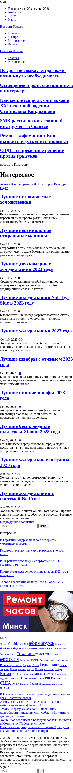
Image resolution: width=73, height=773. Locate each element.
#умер (35, 659)
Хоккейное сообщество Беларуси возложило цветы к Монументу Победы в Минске (35, 721)
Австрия (55, 660)
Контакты (15, 12)
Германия (48, 664)
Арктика (64, 660)
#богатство (60, 644)
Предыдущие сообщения (17, 522)
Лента (12, 16)
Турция (15, 683)
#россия (9, 659)
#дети (41, 649)
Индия (30, 669)
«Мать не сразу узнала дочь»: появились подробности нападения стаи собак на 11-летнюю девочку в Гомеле (34, 712)
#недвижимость (8, 654)
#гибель (6, 648)
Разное (12, 44)
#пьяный (57, 654)
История (47, 184)
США (5, 683)
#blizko (3, 644)
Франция (35, 683)
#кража (62, 648)
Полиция (14, 678)
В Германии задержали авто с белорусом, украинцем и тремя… (28, 541)
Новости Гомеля (11, 26)
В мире (13, 37)
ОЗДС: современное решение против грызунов (32, 153)
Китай (5, 673)
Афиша (5, 184)
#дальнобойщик (25, 648)
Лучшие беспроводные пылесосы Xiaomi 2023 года (30, 429)
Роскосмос (59, 678)
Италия (39, 669)
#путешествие (44, 653)
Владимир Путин (31, 665)
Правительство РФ (34, 678)
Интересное (16, 40)
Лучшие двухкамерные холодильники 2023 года (26, 266)
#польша (26, 653)
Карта (12, 19)
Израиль (22, 669)
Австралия (44, 660)
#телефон (25, 660)
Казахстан (49, 669)
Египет (13, 669)
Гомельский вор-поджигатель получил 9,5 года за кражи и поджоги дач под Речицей (34, 729)
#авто (24, 644)
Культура (60, 184)
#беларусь (41, 643)
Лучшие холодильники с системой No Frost (27, 496)
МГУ (15, 673)
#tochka (13, 644)
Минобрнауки (26, 674)
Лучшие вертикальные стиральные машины (25, 233)
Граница (27, 184)
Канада (58, 669)
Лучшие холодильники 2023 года (36, 330)
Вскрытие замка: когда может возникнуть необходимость (33, 73)
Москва (39, 673)
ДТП (37, 184)
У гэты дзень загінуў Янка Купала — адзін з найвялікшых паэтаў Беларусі (30, 703)
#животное (51, 648)
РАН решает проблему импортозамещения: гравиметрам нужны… (30, 562)
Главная (13, 33)
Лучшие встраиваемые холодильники (25, 199)
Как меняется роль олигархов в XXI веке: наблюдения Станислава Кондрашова (34, 106)
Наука (4, 188)
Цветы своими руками (52, 683)
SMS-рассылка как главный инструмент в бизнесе (31, 123)
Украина (24, 683)
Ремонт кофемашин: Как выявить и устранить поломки (34, 138)
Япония (4, 687)
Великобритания (11, 665)
